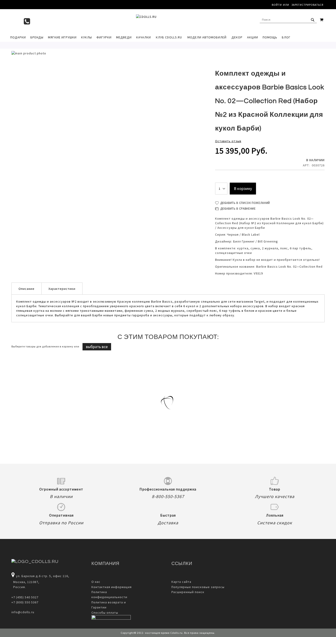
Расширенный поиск (187, 592)
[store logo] (165, 20)
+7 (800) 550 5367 (24, 602)
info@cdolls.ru (22, 612)
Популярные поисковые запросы (197, 587)
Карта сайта (181, 582)
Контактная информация (111, 587)
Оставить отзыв (228, 141)
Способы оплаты (104, 612)
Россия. (18, 587)
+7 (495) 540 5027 (24, 597)
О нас (95, 582)
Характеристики (61, 289)
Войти (277, 4)
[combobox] (288, 19)
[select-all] (96, 347)
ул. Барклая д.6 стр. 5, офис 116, (42, 576)
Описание (27, 289)
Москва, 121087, (25, 582)
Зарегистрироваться (307, 4)
